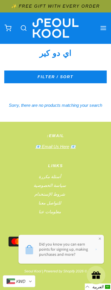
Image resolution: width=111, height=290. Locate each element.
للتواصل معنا (49, 203)
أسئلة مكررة (50, 176)
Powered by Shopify (59, 271)
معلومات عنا (50, 211)
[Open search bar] (23, 28)
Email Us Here (55, 146)
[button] (98, 286)
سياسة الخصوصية (50, 185)
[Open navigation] (103, 28)
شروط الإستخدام (49, 194)
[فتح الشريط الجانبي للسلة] (8, 28)
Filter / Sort (55, 76)
